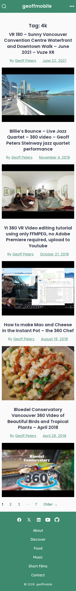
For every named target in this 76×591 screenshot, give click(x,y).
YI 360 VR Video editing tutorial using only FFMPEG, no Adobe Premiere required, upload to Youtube (38, 237)
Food (38, 548)
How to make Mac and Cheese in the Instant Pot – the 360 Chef (38, 328)
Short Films (38, 566)
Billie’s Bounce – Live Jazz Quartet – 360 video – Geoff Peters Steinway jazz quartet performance (38, 140)
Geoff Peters (25, 60)
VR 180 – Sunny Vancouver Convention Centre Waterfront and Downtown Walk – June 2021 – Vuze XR (38, 43)
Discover (38, 539)
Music (38, 557)
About (38, 530)
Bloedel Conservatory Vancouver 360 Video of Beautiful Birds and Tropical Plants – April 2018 (38, 418)
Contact (38, 575)
